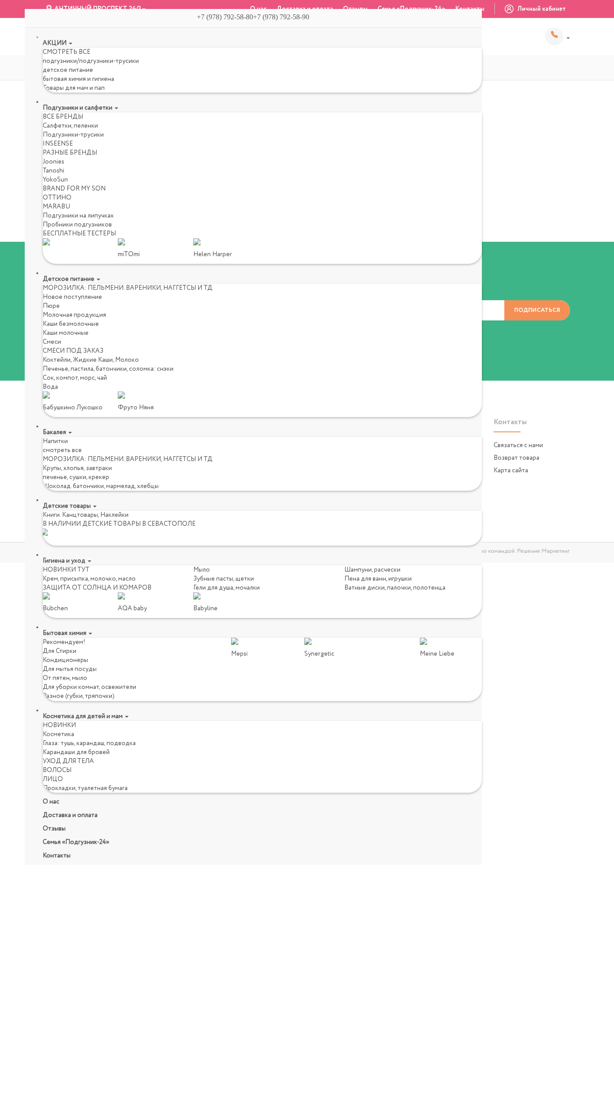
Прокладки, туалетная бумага (85, 788)
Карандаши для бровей (76, 752)
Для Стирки (59, 651)
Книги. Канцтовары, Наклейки (86, 515)
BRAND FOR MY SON (74, 189)
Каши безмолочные (71, 324)
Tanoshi (53, 171)
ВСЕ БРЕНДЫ (63, 117)
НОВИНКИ (59, 725)
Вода (50, 387)
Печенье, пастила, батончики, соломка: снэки (108, 369)
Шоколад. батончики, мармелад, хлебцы (101, 486)
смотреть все (62, 450)
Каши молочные (66, 333)
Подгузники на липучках (78, 216)
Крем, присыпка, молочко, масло (89, 579)
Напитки (55, 441)
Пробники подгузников (77, 225)
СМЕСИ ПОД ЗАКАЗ (73, 351)
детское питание (68, 70)
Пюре (51, 306)
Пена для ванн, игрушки (378, 579)
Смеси (52, 342)
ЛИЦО (53, 779)
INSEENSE (58, 144)
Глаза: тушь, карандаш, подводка (89, 743)
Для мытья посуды (70, 669)
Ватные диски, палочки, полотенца (394, 588)
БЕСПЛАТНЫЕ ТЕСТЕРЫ (79, 234)
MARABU (56, 207)
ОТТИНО (57, 198)
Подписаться (537, 310)
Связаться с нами (518, 445)
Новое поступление (72, 297)
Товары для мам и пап (74, 88)
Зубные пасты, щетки (223, 579)
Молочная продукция (74, 315)
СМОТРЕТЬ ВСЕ (66, 52)
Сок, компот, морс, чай (75, 378)
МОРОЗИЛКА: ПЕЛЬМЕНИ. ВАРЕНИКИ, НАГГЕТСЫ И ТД (128, 288)
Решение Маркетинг (543, 551)
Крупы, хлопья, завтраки (77, 468)
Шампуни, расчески (372, 570)
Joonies (53, 162)
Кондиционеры (65, 660)
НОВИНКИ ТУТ (66, 570)
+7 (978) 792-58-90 (284, 17)
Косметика (58, 734)
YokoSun (55, 180)
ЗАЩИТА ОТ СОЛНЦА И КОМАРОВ (97, 588)
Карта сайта (511, 470)
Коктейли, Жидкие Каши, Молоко (91, 360)
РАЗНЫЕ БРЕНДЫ (70, 153)
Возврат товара (516, 458)
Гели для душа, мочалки (226, 588)
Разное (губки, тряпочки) (79, 696)
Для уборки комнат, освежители (89, 687)
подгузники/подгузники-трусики (91, 61)
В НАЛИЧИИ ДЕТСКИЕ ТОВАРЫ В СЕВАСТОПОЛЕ (119, 524)
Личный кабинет (541, 9)
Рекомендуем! (64, 642)
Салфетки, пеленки (70, 126)
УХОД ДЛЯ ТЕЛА (68, 761)
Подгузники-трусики (73, 135)
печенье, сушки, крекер (76, 477)
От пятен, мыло (65, 678)
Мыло (201, 570)
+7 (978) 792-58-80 (557, 36)
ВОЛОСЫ (57, 770)
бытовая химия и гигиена (78, 79)
